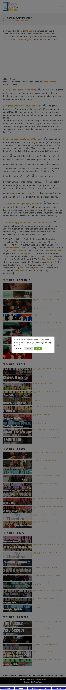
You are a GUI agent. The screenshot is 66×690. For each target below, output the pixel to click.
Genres (34, 688)
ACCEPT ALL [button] (38, 348)
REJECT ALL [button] (29, 348)
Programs (7, 688)
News (46, 688)
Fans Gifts (58, 688)
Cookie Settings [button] (18, 349)
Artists (21, 688)
